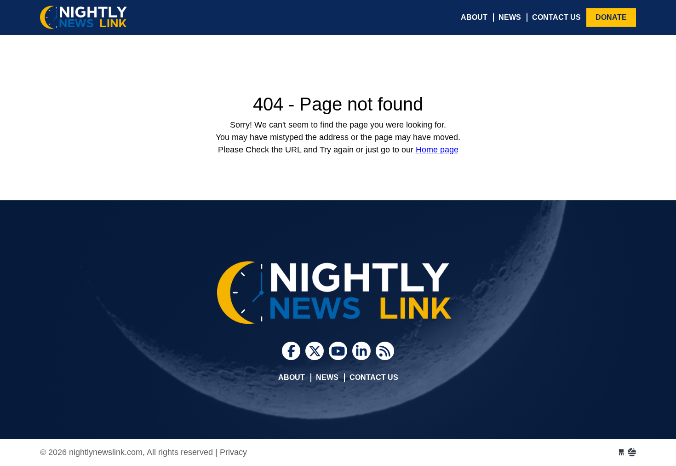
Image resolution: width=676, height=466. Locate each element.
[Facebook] (291, 351)
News (509, 17)
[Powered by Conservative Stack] (632, 452)
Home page (437, 149)
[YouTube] (338, 351)
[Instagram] (361, 351)
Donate (611, 17)
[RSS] (385, 351)
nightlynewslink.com (109, 17)
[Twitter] (314, 351)
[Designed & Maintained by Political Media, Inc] (621, 452)
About (474, 17)
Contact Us (556, 17)
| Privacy (231, 452)
